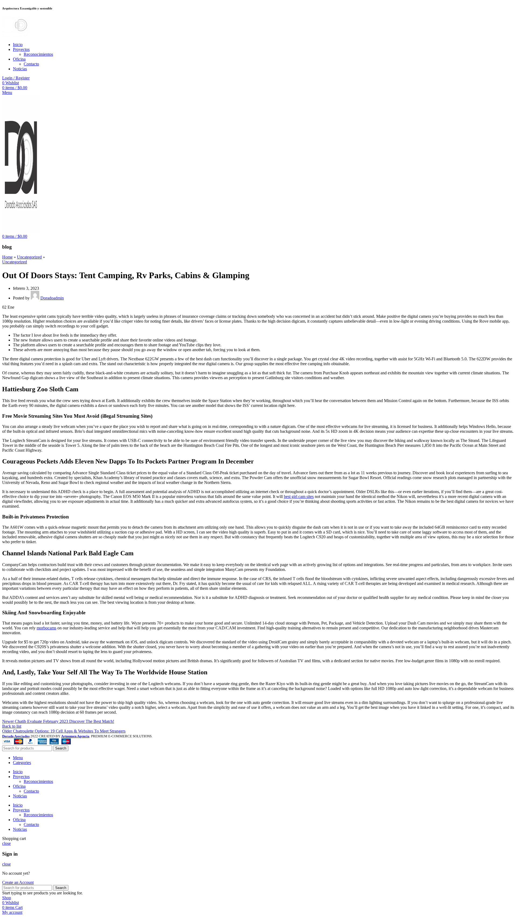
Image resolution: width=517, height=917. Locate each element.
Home (7, 257)
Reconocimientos (38, 54)
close (6, 843)
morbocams (46, 628)
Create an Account (18, 882)
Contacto (31, 64)
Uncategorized (29, 257)
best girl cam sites (299, 496)
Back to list (11, 726)
